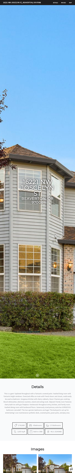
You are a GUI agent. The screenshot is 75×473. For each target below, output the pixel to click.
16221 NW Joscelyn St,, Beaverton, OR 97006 (22, 2)
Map (70, 3)
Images (63, 3)
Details (55, 3)
